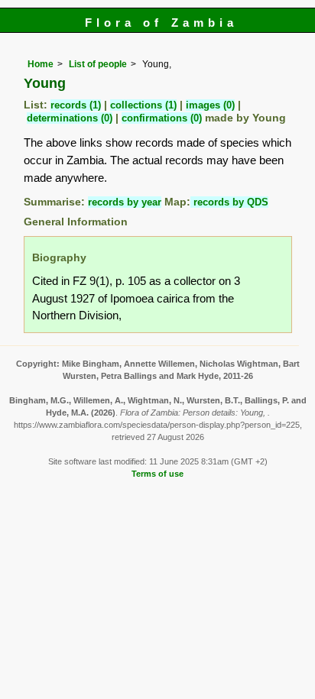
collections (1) (143, 105)
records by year (124, 202)
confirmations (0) (162, 118)
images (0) (210, 105)
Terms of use (157, 473)
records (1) (75, 105)
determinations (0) (69, 118)
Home (41, 64)
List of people (98, 64)
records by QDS (229, 202)
